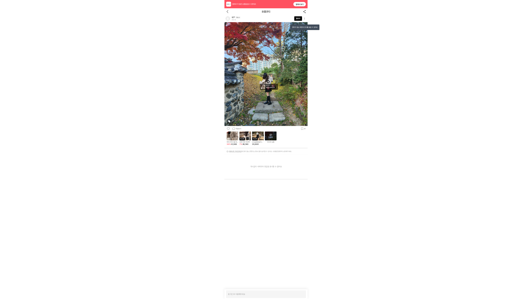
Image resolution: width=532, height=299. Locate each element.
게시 (302, 294)
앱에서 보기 (300, 4)
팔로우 (298, 18)
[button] (228, 18)
